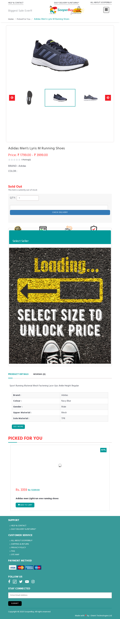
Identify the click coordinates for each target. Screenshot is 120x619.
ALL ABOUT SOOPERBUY (101, 2)
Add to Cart (94, 505)
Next (108, 55)
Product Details (18, 374)
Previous (12, 55)
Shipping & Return (20, 544)
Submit (15, 603)
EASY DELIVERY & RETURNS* (66, 3)
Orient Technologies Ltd (101, 615)
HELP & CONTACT (15, 3)
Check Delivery (60, 212)
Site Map (15, 554)
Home (11, 19)
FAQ (13, 551)
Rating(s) (26, 159)
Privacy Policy (18, 547)
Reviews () (39, 374)
